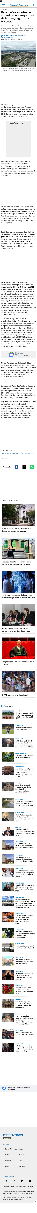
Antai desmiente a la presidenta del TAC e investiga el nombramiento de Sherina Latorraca (23, 789)
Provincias (19, 767)
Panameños (6, 459)
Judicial (18, 827)
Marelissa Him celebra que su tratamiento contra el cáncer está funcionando (25, 935)
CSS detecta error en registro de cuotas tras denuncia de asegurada (24, 845)
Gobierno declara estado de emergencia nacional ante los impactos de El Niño (24, 716)
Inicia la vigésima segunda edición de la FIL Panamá (24, 947)
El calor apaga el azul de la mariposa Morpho (24, 756)
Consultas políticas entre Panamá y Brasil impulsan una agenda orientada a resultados (24, 874)
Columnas (30, 1186)
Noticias (6, 1186)
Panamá (28, 453)
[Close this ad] (35, 1201)
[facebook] (6, 1181)
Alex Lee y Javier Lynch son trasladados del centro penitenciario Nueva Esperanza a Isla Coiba (24, 773)
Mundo (18, 1000)
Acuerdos (5, 453)
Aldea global (20, 753)
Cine (20, 1160)
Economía (19, 739)
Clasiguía (22, 1166)
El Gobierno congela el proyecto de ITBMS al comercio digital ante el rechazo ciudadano (24, 1049)
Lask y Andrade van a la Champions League (23, 728)
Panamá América (11, 1149)
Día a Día (8, 1160)
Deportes (19, 725)
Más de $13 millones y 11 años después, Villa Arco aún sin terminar (24, 961)
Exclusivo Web (21, 1186)
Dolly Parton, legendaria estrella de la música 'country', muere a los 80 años (24, 818)
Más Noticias (8, 706)
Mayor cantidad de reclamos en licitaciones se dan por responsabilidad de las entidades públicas (24, 1020)
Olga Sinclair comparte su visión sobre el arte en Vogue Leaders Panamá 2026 (24, 888)
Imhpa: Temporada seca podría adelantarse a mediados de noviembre (24, 803)
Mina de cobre (17, 453)
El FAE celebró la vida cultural (15, 695)
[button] (16, 467)
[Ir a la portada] (19, 5)
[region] (18, 87)
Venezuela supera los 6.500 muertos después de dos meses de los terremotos (24, 1005)
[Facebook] (1, 2)
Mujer (7, 1166)
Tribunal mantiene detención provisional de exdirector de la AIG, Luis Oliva (24, 832)
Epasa (21, 1149)
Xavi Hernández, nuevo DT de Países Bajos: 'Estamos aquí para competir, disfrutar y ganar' (24, 919)
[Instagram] (14, 1181)
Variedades (19, 813)
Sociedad (19, 711)
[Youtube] (30, 1181)
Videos (12, 1186)
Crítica (7, 1155)
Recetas (21, 1155)
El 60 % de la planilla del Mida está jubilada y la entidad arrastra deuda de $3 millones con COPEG (24, 744)
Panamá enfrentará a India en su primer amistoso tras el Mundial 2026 (24, 990)
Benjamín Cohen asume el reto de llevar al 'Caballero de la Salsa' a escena (24, 976)
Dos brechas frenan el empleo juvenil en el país (24, 1033)
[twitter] (22, 1181)
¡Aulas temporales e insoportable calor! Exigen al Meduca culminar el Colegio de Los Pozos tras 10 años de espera (25, 903)
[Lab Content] (18, 1139)
